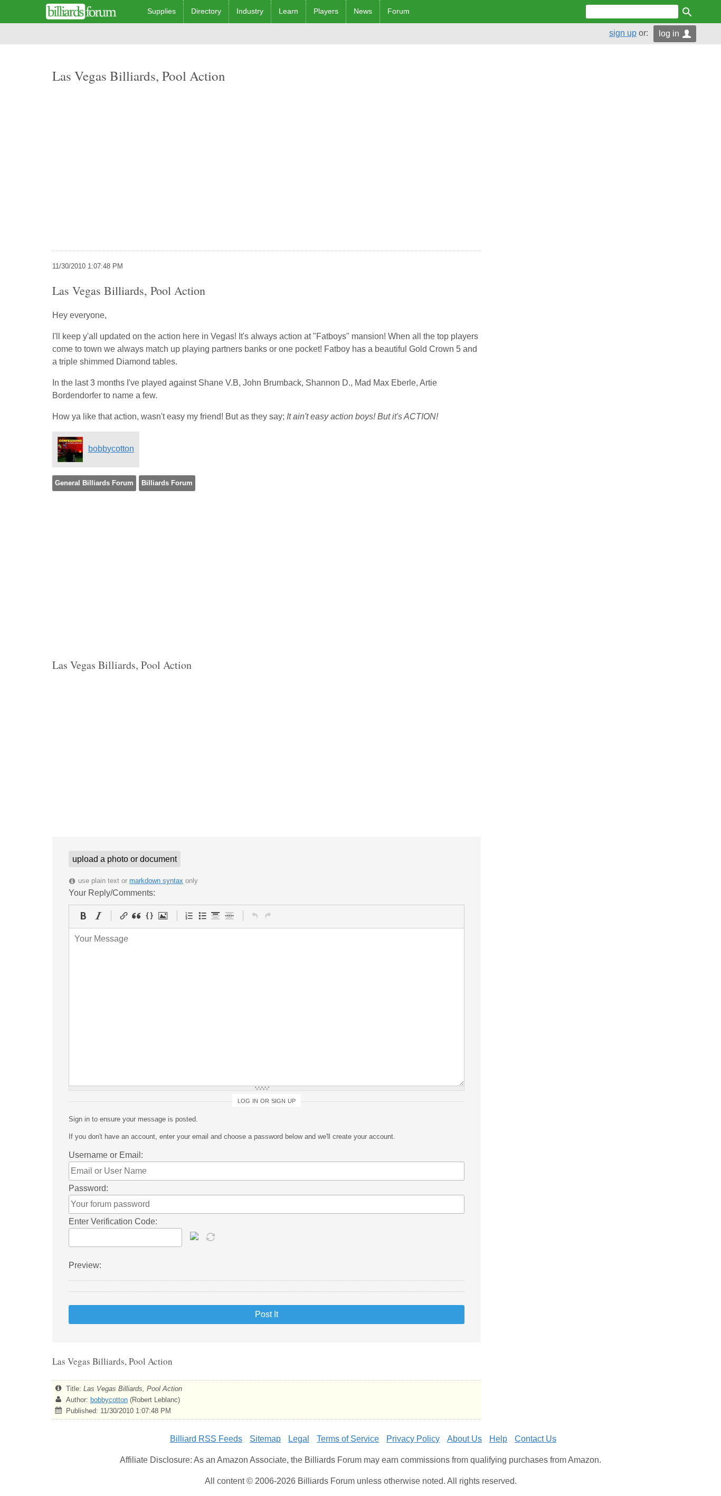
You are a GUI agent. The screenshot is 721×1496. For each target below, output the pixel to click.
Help (498, 1438)
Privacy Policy (413, 1438)
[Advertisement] (266, 168)
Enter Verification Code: (113, 1221)
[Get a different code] (211, 1236)
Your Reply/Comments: (112, 892)
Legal (298, 1438)
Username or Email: (106, 1154)
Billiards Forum (167, 483)
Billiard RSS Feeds (206, 1438)
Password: (88, 1188)
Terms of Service (348, 1438)
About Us (464, 1438)
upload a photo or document (124, 859)
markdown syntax (156, 881)
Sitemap (265, 1438)
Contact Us (535, 1438)
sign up (623, 32)
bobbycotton (111, 448)
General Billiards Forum (94, 483)
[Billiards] (81, 11)
